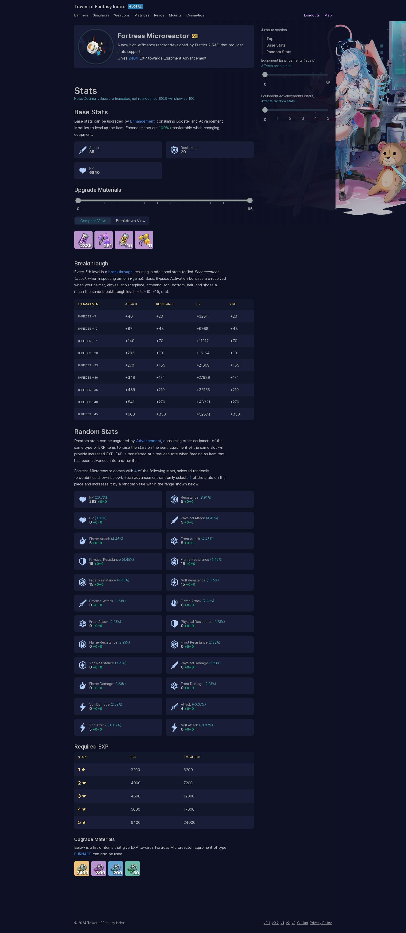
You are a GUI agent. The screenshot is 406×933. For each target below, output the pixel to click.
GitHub (302, 923)
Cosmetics (195, 15)
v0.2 (275, 923)
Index (99, 6)
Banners (81, 15)
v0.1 (267, 923)
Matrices (141, 15)
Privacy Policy (321, 923)
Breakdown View (130, 220)
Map (328, 15)
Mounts (175, 15)
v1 (282, 923)
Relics (159, 15)
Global (135, 6)
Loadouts (312, 15)
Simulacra (101, 15)
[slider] (265, 74)
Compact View (93, 220)
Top (269, 38)
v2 (288, 923)
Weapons (122, 15)
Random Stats (278, 51)
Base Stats (275, 45)
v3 (293, 923)
